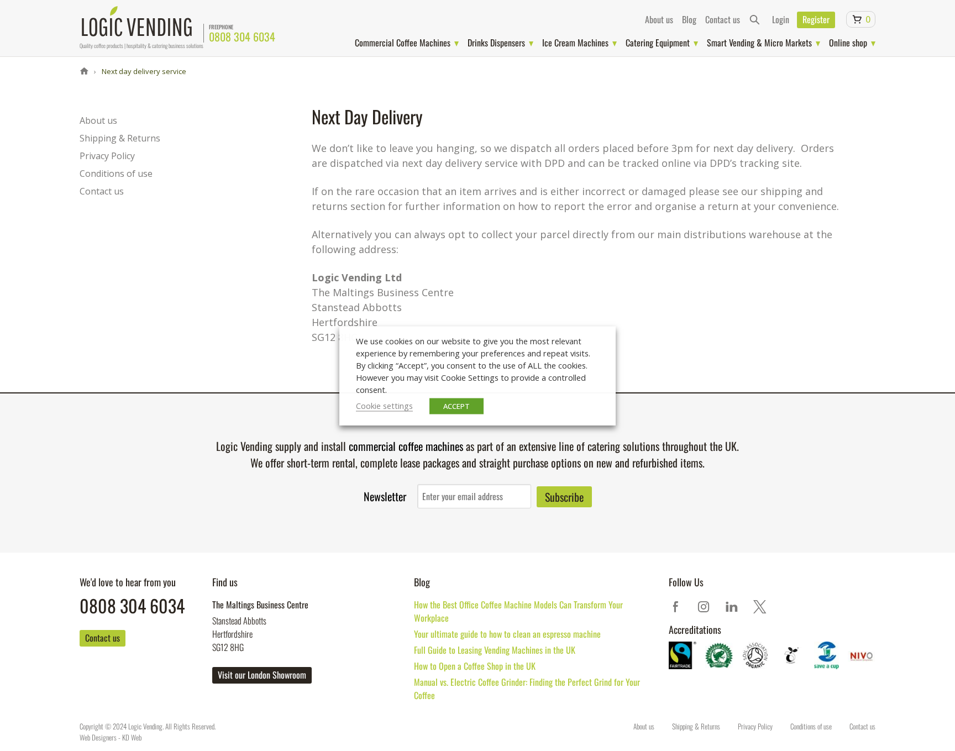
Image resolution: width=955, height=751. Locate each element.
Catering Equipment (658, 42)
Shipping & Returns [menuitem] (120, 138)
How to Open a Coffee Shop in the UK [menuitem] (475, 666)
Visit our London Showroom (262, 674)
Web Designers (98, 737)
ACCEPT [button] (456, 406)
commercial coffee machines (406, 446)
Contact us (102, 637)
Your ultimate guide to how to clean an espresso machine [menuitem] (507, 633)
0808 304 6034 (242, 36)
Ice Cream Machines (575, 42)
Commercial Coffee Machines (402, 42)
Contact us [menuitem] (722, 19)
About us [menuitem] (659, 19)
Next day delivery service (143, 71)
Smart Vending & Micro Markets (759, 42)
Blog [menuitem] (689, 19)
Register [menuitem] (816, 19)
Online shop (848, 42)
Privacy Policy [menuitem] (107, 156)
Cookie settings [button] (384, 405)
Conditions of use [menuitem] (116, 173)
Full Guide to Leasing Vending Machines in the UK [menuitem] (494, 650)
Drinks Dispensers (496, 42)
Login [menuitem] (780, 19)
